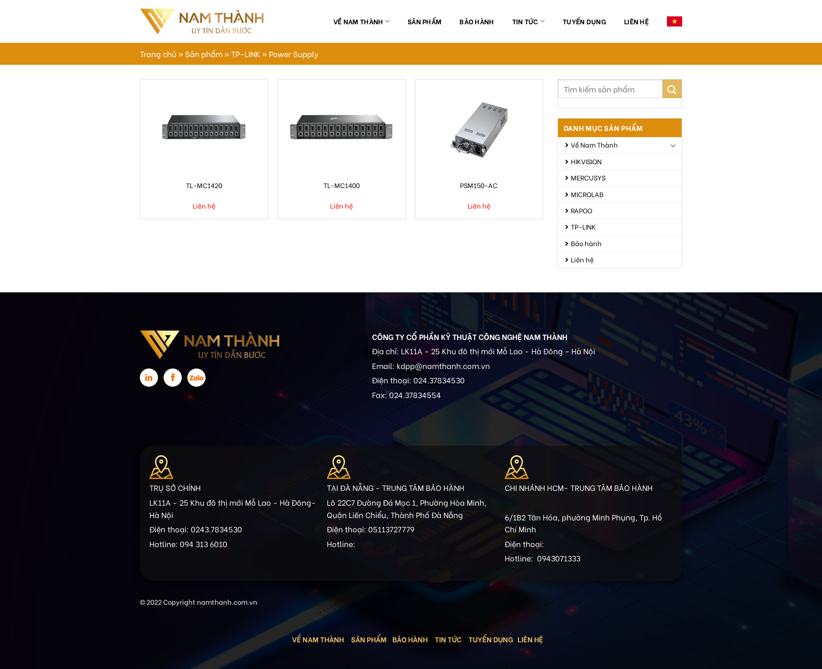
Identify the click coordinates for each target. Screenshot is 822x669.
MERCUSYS (588, 177)
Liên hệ (636, 21)
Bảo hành (477, 21)
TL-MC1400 (341, 185)
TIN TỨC (448, 639)
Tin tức (525, 21)
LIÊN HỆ (530, 639)
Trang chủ (158, 53)
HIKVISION (586, 161)
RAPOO (581, 210)
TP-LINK (245, 53)
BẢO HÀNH (410, 639)
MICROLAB (587, 194)
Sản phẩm (424, 21)
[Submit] (672, 89)
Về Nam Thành (358, 21)
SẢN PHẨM (369, 639)
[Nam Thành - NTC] (202, 21)
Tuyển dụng (584, 21)
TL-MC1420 (204, 185)
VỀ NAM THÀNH (318, 639)
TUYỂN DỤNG (491, 639)
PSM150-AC (479, 185)
